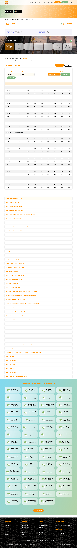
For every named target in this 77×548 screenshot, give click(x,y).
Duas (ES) (6, 532)
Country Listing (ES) (12, 19)
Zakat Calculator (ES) (43, 525)
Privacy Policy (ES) (61, 544)
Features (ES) (28, 540)
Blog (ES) (43, 2)
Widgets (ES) (41, 532)
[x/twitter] (63, 533)
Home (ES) (31, 2)
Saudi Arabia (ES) (20, 19)
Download (65, 74)
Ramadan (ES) (7, 534)
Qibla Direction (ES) (8, 529)
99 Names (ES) (24, 536)
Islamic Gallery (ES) (25, 529)
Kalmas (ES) (24, 534)
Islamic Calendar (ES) (25, 525)
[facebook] (56, 533)
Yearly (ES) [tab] (68, 65)
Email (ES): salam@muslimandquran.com (64, 525)
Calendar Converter (42, 530)
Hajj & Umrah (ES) (42, 529)
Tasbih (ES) (24, 530)
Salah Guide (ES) (42, 527)
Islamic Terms (41, 536)
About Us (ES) (37, 2)
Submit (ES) (11, 77)
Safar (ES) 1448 (10, 71)
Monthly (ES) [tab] (59, 65)
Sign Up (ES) (65, 2)
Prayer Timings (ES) (8, 525)
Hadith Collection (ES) (8, 530)
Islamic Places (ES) (8, 536)
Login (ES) (57, 2)
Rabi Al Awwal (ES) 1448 (21, 71)
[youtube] (61, 533)
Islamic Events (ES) (25, 527)
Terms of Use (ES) (69, 544)
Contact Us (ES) (50, 2)
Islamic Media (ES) (25, 532)
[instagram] (58, 533)
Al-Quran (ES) (7, 527)
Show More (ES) (38, 510)
